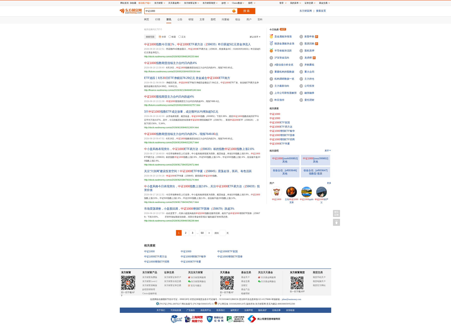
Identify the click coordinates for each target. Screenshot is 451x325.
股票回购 (309, 43)
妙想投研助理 (148, 289)
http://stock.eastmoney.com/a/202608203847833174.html (171, 180)
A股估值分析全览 (283, 64)
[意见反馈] (336, 213)
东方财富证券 (190, 3)
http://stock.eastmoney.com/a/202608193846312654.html (171, 127)
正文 (183, 37)
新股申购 (309, 36)
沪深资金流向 (281, 57)
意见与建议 (196, 285)
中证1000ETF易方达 (155, 256)
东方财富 (126, 272)
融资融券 (309, 92)
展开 (327, 150)
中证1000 (149, 251)
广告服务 (191, 310)
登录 (281, 3)
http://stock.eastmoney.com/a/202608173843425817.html (171, 202)
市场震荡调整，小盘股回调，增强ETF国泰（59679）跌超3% (189, 208)
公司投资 (309, 85)
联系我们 (221, 310)
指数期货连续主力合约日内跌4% (170, 62)
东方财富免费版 (149, 277)
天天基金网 (173, 3)
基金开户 (245, 277)
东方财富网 (305, 10)
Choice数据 (237, 3)
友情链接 (290, 310)
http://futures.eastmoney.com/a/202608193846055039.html (172, 71)
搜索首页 (321, 10)
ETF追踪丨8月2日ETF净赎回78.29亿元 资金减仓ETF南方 (187, 77)
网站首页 (124, 3)
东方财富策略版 (149, 285)
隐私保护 (262, 310)
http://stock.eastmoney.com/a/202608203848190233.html (171, 56)
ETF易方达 (281, 126)
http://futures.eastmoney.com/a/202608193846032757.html (172, 105)
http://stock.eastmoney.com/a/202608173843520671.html (171, 164)
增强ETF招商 (282, 139)
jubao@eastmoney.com (291, 299)
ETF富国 (280, 122)
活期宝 (244, 285)
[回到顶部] (336, 222)
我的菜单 (294, 3)
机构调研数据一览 (284, 78)
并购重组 (309, 64)
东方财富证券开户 (172, 277)
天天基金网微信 (268, 281)
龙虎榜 (308, 57)
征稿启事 (276, 310)
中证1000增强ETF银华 (193, 256)
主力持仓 (309, 78)
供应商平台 (205, 310)
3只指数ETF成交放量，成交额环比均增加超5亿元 (181, 111)
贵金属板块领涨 (283, 36)
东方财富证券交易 (172, 285)
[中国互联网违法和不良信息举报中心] (264, 318)
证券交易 (309, 3)
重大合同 (309, 71)
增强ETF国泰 (282, 135)
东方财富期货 (297, 272)
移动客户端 (143, 3)
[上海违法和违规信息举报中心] (236, 318)
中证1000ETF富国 (227, 251)
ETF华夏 (280, 143)
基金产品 (245, 289)
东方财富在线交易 (172, 281)
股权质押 (309, 50)
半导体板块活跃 (283, 50)
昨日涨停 (279, 99)
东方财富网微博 (198, 277)
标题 (174, 37)
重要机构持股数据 (284, 71)
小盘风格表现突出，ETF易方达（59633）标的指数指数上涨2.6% (199, 148)
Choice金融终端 (149, 293)
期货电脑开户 (319, 281)
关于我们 (161, 310)
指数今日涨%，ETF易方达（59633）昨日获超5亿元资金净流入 (197, 44)
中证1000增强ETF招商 (156, 261)
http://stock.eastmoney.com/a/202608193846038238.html (171, 220)
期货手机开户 (319, 277)
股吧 (250, 3)
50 (202, 232)
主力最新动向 (281, 85)
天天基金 (225, 272)
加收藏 (133, 3)
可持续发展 (176, 310)
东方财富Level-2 (149, 281)
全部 (164, 37)
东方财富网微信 (198, 281)
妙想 (224, 3)
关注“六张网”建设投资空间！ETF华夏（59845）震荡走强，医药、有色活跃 (198, 171)
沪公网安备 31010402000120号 (232, 304)
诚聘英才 (234, 310)
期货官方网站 (319, 285)
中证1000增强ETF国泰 (230, 256)
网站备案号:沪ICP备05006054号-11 (198, 304)
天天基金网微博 (268, 277)
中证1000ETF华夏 (191, 261)
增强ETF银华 (282, 130)
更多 (329, 183)
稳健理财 (245, 293)
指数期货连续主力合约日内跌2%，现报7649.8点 (181, 133)
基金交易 (245, 281)
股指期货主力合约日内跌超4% (169, 96)
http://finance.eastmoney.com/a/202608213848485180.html (172, 90)
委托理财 (309, 99)
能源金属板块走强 (284, 43)
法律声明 (248, 310)
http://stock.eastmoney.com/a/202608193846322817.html (171, 142)
